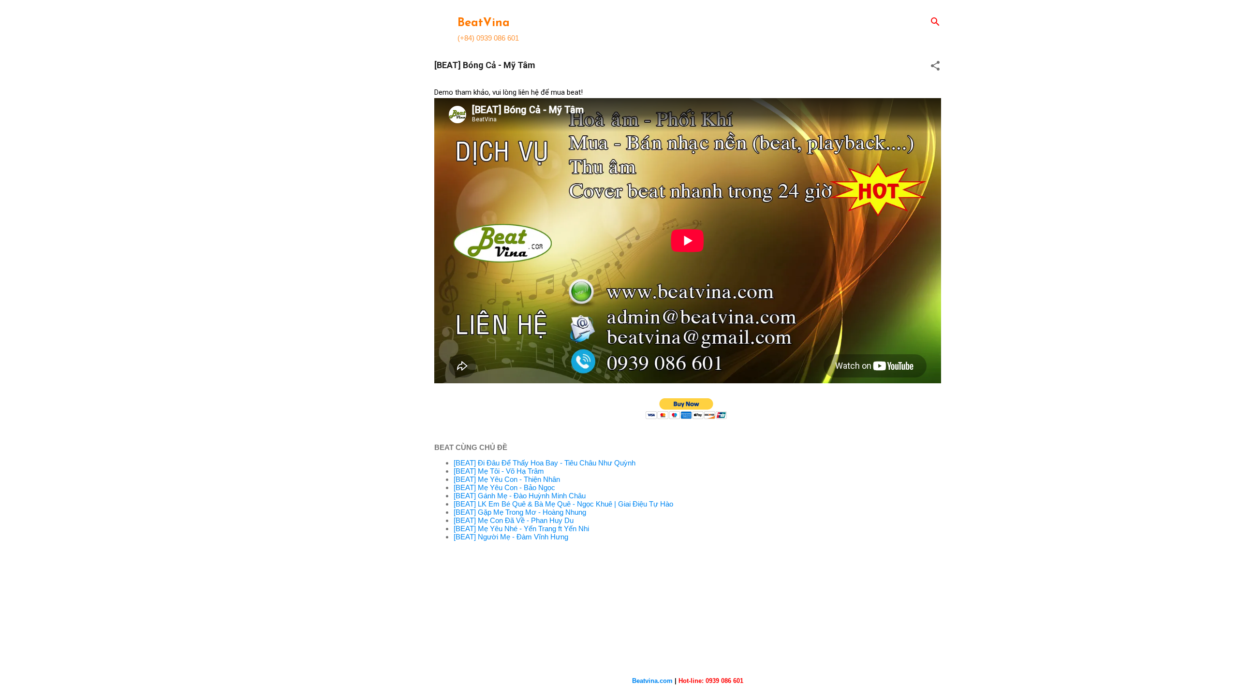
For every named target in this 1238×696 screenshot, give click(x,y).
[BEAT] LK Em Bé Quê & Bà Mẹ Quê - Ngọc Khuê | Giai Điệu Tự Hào (563, 504)
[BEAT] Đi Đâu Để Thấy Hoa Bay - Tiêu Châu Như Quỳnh (544, 463)
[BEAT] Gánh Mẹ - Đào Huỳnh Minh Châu (520, 496)
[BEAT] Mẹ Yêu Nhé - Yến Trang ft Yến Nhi (521, 528)
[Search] (935, 22)
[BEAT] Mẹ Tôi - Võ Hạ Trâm (499, 471)
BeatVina (483, 23)
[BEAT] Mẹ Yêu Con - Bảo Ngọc (504, 487)
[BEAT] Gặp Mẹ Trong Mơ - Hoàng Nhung (520, 512)
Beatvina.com (652, 680)
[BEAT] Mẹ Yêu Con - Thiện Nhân (507, 479)
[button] (935, 66)
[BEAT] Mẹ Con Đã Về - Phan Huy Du (514, 520)
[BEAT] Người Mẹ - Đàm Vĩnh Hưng (511, 537)
